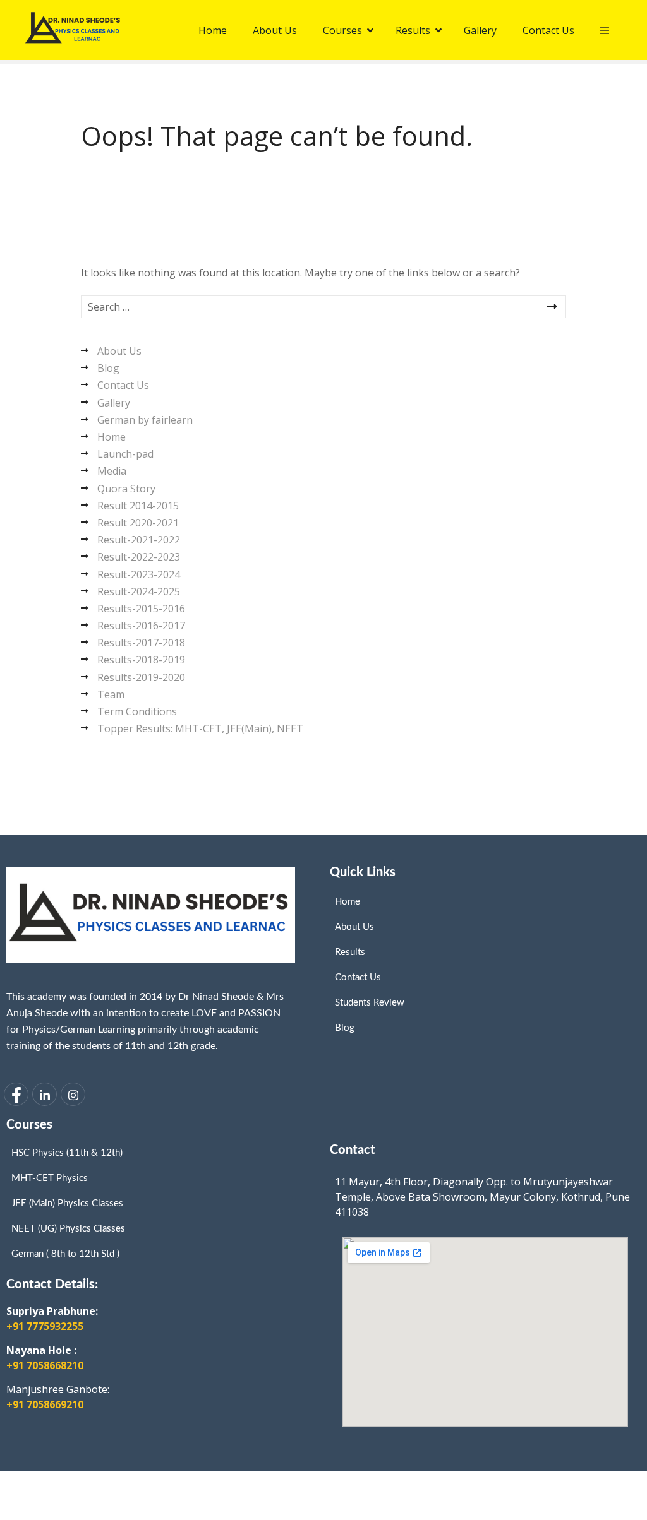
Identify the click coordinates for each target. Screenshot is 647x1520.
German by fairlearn (145, 420)
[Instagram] (73, 1094)
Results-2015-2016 (141, 608)
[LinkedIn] (44, 1094)
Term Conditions (137, 711)
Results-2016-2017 (141, 625)
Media (111, 471)
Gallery (113, 403)
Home (111, 437)
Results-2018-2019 (141, 660)
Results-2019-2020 (141, 677)
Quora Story (126, 489)
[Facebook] (16, 1094)
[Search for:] (323, 307)
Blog (108, 368)
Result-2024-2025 (138, 591)
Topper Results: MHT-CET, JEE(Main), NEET (200, 728)
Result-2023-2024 (138, 574)
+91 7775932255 (44, 1326)
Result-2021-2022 (138, 540)
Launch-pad (125, 454)
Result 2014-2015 (138, 506)
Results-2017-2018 (141, 643)
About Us (119, 351)
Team (110, 694)
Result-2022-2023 (138, 557)
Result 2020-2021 (138, 523)
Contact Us (123, 385)
